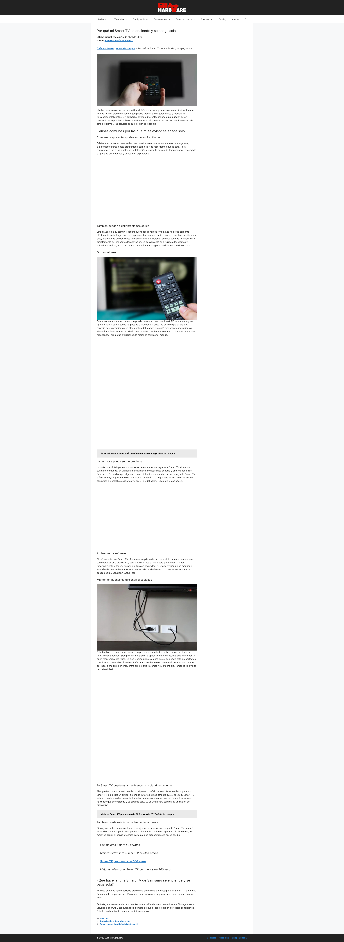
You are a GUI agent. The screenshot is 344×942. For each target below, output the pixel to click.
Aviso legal (224, 938)
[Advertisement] (147, 177)
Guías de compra (184, 19)
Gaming (222, 19)
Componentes (160, 19)
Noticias (235, 19)
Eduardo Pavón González (119, 40)
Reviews (102, 19)
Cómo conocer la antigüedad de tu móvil (119, 924)
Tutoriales (119, 19)
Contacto (211, 938)
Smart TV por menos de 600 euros (123, 861)
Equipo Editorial (239, 938)
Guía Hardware (105, 48)
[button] (245, 19)
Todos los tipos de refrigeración (115, 921)
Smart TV (104, 918)
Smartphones (207, 19)
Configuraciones (140, 19)
